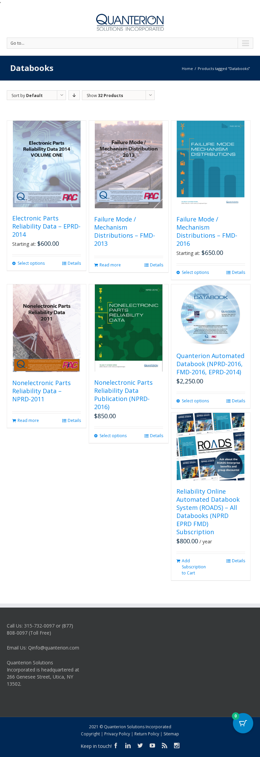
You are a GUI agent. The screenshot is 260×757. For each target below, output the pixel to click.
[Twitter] (140, 745)
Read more (110, 265)
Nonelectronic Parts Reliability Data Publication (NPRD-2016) (123, 394)
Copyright (90, 734)
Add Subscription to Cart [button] (194, 567)
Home (187, 68)
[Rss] (164, 745)
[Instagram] (176, 745)
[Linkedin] (128, 745)
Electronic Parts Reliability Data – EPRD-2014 (46, 226)
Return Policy (146, 734)
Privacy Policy (117, 734)
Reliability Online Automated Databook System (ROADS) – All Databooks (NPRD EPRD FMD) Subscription (208, 511)
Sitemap (171, 734)
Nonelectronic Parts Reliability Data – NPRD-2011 (41, 391)
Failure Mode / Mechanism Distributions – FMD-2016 (206, 231)
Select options (31, 263)
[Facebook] (115, 745)
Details (74, 263)
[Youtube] (152, 745)
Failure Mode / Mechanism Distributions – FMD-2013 (124, 231)
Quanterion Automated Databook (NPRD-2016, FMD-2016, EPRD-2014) (210, 364)
